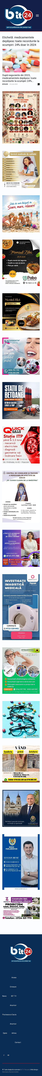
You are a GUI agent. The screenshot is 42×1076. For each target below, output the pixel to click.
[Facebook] (3, 1055)
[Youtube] (8, 1055)
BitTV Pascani (25, 1069)
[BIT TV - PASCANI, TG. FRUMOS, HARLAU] (18, 17)
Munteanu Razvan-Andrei (10, 1072)
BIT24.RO (5, 84)
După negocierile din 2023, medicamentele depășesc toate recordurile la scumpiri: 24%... (19, 78)
